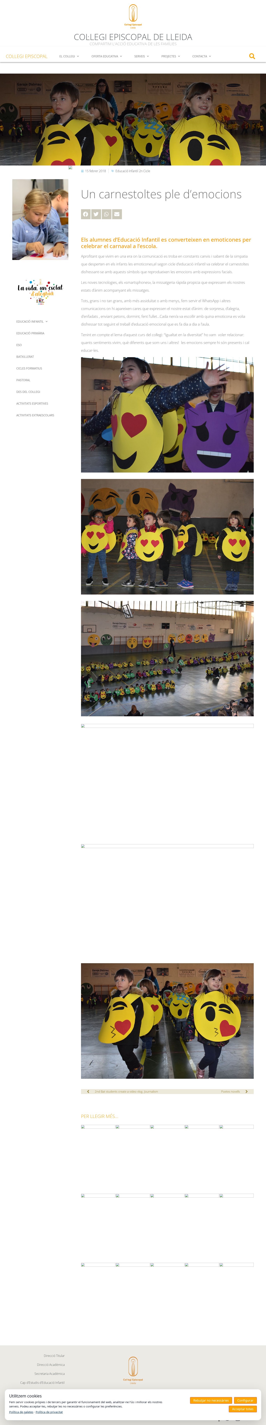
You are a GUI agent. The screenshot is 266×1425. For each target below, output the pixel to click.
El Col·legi (67, 56)
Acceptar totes (243, 1409)
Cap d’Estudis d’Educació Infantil (42, 1382)
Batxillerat (25, 357)
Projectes (168, 56)
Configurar (245, 1400)
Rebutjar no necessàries (211, 1400)
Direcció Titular (54, 1356)
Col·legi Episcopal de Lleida (133, 37)
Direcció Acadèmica (51, 1365)
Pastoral (23, 380)
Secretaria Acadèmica (49, 1374)
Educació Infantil (30, 321)
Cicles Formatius (29, 368)
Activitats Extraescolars (35, 415)
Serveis (139, 56)
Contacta (199, 56)
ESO (19, 345)
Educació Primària (30, 333)
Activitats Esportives (32, 403)
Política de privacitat (49, 1412)
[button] (252, 56)
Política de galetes (21, 1412)
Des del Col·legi (28, 392)
